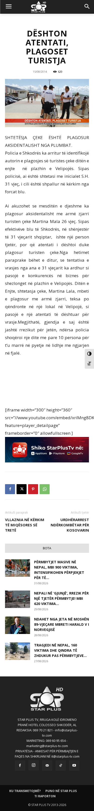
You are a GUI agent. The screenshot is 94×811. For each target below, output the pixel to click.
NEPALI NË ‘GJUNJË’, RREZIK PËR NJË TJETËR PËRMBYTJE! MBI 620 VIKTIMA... (61, 598)
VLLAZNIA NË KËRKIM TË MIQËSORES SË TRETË (24, 525)
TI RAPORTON (45, 796)
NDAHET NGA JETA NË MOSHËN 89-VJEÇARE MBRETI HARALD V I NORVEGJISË (61, 624)
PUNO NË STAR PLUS (61, 791)
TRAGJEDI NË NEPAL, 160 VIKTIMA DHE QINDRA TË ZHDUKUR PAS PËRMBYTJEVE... (60, 650)
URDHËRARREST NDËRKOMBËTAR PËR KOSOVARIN (70, 525)
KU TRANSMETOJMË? (25, 791)
